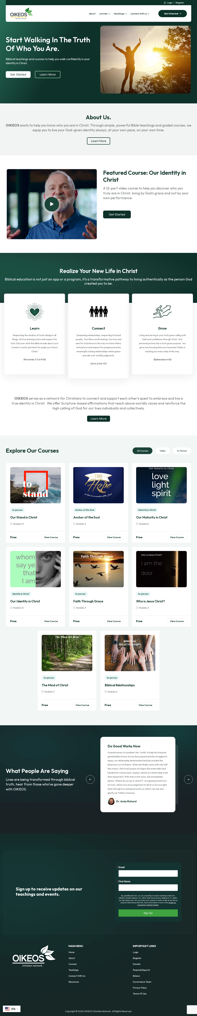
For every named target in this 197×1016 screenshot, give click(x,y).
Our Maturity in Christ (151, 517)
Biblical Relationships (120, 685)
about (92, 13)
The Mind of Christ (55, 685)
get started (171, 13)
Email (122, 867)
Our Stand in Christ (23, 517)
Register (180, 2)
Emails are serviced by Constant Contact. (156, 903)
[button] (90, 779)
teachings (119, 13)
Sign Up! (148, 913)
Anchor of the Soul (86, 517)
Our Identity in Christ (25, 601)
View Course (51, 537)
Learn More (48, 74)
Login (169, 2)
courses (103, 13)
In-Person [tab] (182, 450)
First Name (124, 881)
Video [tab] (163, 450)
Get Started (18, 74)
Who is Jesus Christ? (150, 601)
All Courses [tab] (142, 450)
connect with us (138, 13)
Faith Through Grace (88, 601)
